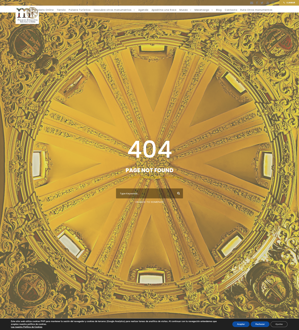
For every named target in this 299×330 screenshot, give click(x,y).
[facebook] (257, 3)
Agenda (143, 10)
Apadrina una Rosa (164, 10)
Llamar (291, 2)
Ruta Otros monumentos (256, 10)
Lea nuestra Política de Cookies (26, 326)
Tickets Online (45, 10)
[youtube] (267, 3)
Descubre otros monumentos (113, 10)
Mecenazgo (202, 10)
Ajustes (279, 324)
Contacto (231, 10)
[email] (251, 3)
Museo (183, 10)
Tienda (61, 10)
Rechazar (260, 324)
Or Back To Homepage (149, 202)
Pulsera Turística (80, 10)
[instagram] (273, 3)
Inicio (29, 10)
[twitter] (262, 3)
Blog (219, 10)
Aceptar (241, 324)
